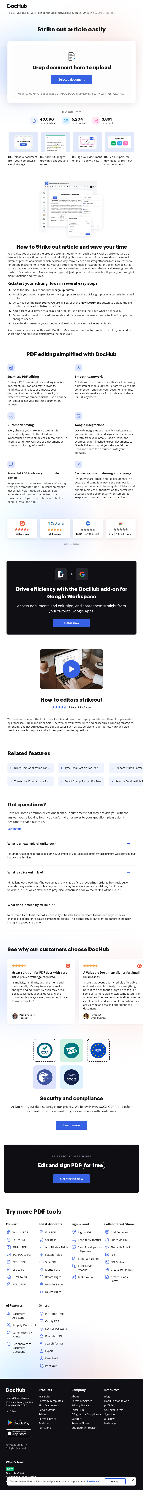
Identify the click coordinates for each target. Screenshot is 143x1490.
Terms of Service (82, 1401)
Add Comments (120, 1232)
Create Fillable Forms (120, 1279)
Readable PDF (53, 1336)
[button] (71, 669)
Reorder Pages (54, 1284)
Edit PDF (50, 1232)
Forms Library (47, 1419)
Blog (107, 1396)
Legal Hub (78, 1410)
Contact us (14, 829)
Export (49, 1351)
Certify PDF (52, 1321)
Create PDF (52, 1240)
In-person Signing (89, 1258)
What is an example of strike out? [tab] (31, 843)
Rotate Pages (53, 1277)
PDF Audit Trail (54, 1314)
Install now (71, 623)
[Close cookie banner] (133, 1480)
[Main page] (17, 6)
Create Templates (122, 1269)
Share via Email (120, 1247)
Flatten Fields (53, 1254)
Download (51, 1358)
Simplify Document (24, 1325)
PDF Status (117, 1262)
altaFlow (109, 1419)
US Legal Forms (113, 1410)
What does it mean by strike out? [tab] (31, 905)
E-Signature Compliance (86, 1414)
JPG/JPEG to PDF (22, 1254)
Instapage (110, 1423)
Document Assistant (18, 1315)
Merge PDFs (52, 1269)
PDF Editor (45, 1396)
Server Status (47, 1410)
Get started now (71, 1179)
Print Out (51, 1366)
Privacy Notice (80, 1405)
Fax (113, 1254)
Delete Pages (53, 1292)
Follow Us (15, 1411)
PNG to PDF (19, 1247)
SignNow (109, 1414)
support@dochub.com (17, 1398)
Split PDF (50, 1262)
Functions (45, 1427)
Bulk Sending (86, 1277)
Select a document (71, 79)
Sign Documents (49, 1405)
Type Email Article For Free (81, 768)
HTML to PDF (20, 1277)
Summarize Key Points (22, 1334)
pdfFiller (109, 1405)
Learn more (71, 1125)
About (75, 1396)
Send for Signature (89, 1240)
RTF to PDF (19, 1284)
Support (77, 1419)
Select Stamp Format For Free (83, 781)
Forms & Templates (51, 1401)
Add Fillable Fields (56, 1247)
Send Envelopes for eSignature (90, 1249)
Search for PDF (54, 1343)
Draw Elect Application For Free (33, 768)
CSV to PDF (19, 1269)
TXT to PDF (19, 1240)
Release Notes (80, 1423)
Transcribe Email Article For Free (34, 781)
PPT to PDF (19, 1262)
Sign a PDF (84, 1232)
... (93, 1481)
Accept (115, 1481)
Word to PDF (20, 1232)
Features (44, 1423)
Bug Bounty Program (84, 1427)
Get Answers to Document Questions (21, 1347)
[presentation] (71, 72)
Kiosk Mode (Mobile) (85, 1268)
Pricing (43, 1414)
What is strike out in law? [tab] (25, 872)
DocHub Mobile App (116, 1401)
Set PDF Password (56, 1328)
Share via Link (119, 1240)
